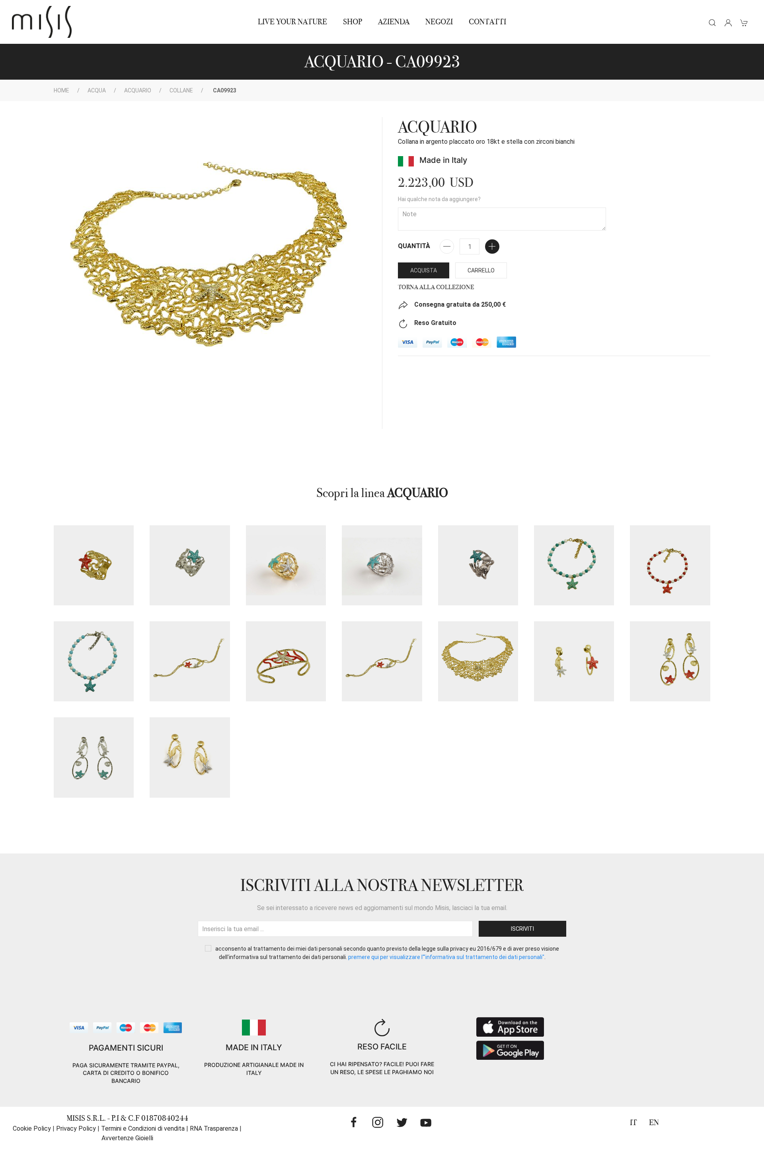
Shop (352, 21)
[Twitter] (402, 1123)
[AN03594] (478, 565)
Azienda (393, 21)
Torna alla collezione (436, 287)
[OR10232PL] (190, 757)
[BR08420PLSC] (670, 565)
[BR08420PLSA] (574, 565)
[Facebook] (354, 1123)
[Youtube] (426, 1123)
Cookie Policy (32, 1128)
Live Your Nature (292, 21)
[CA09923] (478, 661)
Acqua (97, 90)
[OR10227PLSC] (574, 661)
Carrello (481, 270)
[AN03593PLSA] (286, 565)
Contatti (487, 21)
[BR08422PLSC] (286, 661)
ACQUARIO (137, 90)
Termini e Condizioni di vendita (143, 1128)
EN (654, 1122)
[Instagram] (378, 1123)
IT (633, 1122)
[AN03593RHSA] (382, 565)
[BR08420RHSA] (94, 661)
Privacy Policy (76, 1128)
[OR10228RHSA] (94, 757)
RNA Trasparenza (214, 1128)
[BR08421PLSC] (190, 661)
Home (61, 90)
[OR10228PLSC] (670, 661)
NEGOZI (439, 21)
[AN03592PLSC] (94, 565)
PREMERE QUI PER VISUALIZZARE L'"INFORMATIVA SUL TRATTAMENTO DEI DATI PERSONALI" (446, 957)
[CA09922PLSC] (382, 661)
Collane (181, 90)
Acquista (423, 270)
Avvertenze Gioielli (127, 1138)
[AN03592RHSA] (190, 565)
